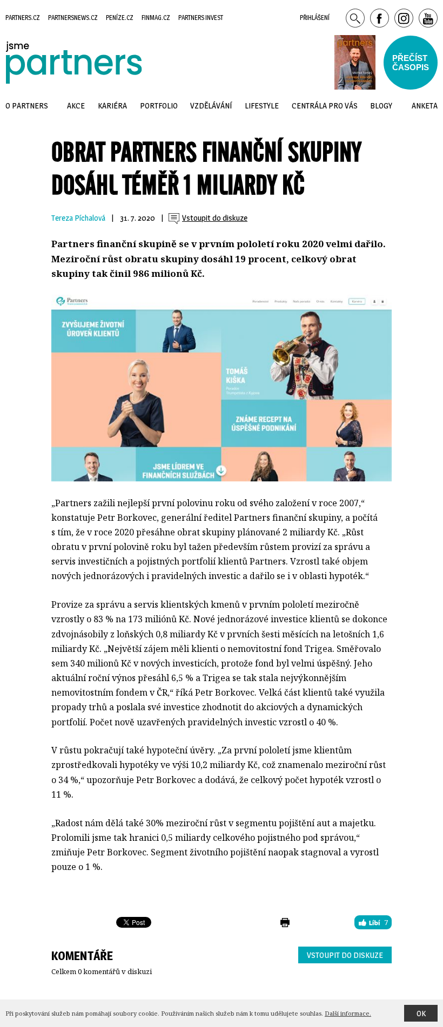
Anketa (425, 105)
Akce (76, 105)
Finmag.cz (156, 17)
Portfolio (159, 105)
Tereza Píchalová (78, 218)
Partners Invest (200, 17)
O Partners (26, 105)
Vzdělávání (211, 105)
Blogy (381, 105)
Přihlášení (315, 17)
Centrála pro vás (325, 105)
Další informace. (348, 1013)
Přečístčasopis (410, 62)
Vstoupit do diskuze (345, 955)
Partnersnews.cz (73, 17)
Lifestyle (262, 105)
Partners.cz (22, 17)
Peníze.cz (119, 17)
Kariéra (112, 105)
